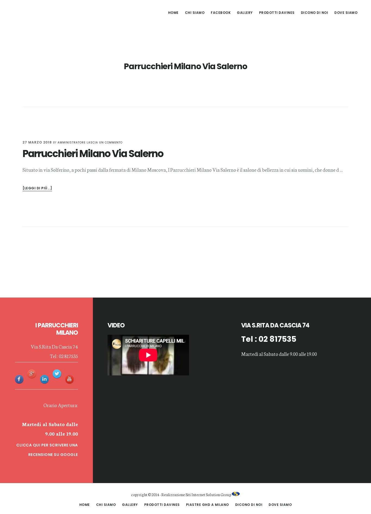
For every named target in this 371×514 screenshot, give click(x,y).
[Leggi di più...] (37, 188)
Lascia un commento (104, 143)
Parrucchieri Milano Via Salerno (93, 154)
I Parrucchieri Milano (51, 11)
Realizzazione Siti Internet (183, 494)
